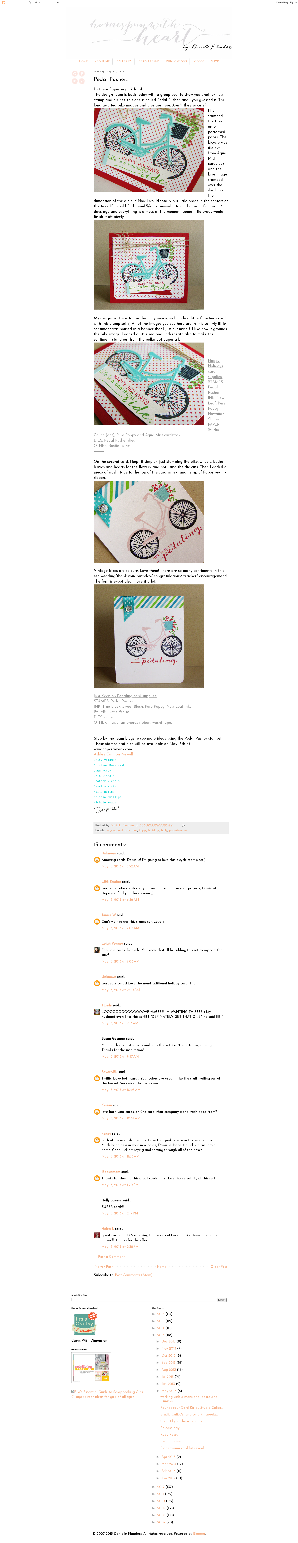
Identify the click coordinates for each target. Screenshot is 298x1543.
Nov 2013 (169, 1348)
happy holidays (149, 830)
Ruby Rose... (169, 1435)
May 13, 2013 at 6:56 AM (120, 900)
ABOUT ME (102, 61)
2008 (162, 1515)
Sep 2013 (169, 1363)
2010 (161, 1501)
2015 (161, 1321)
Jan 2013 (168, 1478)
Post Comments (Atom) (134, 1275)
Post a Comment (111, 1257)
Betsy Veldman (105, 760)
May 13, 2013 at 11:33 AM (120, 1156)
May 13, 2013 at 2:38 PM (120, 1247)
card (120, 830)
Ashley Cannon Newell (113, 754)
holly (164, 830)
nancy (106, 1134)
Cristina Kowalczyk (109, 765)
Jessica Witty (105, 786)
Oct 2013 (168, 1356)
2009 (162, 1508)
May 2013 (169, 1391)
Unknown (109, 853)
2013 (161, 1335)
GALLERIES (124, 61)
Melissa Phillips (107, 797)
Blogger (199, 1534)
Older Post (219, 1267)
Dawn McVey (102, 770)
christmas (131, 830)
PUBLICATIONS (176, 61)
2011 (161, 1494)
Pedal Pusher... (171, 1441)
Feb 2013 (168, 1471)
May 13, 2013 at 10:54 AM (121, 1118)
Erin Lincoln (104, 776)
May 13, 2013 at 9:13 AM (120, 1023)
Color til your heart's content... (184, 1421)
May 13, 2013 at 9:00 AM (121, 990)
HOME (83, 61)
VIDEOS (199, 61)
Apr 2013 (168, 1457)
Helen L (108, 1229)
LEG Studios (111, 882)
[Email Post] (183, 825)
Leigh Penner (112, 943)
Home (161, 1267)
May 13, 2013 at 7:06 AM (120, 961)
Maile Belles (104, 792)
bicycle (110, 830)
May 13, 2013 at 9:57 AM (120, 1056)
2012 (161, 1487)
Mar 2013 (169, 1464)
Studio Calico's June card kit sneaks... (189, 1414)
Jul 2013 (168, 1377)
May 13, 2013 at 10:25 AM (121, 1090)
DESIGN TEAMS (148, 61)
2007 (161, 1522)
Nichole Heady (105, 802)
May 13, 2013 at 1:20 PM (120, 1185)
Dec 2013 (169, 1341)
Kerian (107, 1105)
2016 (161, 1314)
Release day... (170, 1428)
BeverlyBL (109, 1072)
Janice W (109, 915)
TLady (107, 1005)
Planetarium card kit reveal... (183, 1448)
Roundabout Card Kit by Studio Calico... (191, 1408)
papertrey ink (178, 830)
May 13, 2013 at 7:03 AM (120, 928)
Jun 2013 (168, 1384)
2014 (161, 1328)
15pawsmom (111, 1172)
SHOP (215, 61)
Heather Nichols (107, 781)
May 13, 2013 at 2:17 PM (120, 1213)
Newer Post (104, 1267)
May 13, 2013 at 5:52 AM (120, 866)
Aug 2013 (169, 1370)
